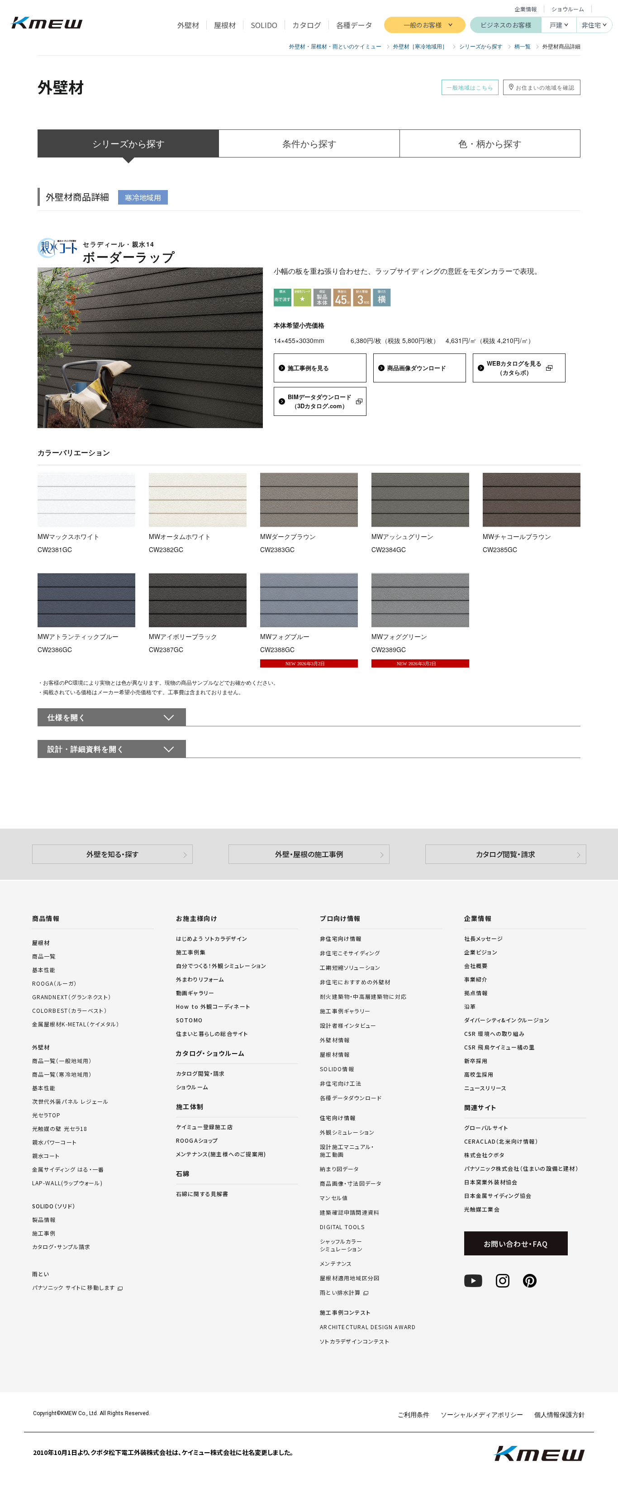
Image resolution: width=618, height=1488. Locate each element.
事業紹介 (476, 979)
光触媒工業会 (482, 1209)
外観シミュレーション (347, 1132)
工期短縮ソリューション (350, 967)
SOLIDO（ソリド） (54, 1206)
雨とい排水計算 (340, 1292)
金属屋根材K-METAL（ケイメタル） (76, 1024)
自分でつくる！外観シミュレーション (221, 965)
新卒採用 (476, 1060)
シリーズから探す (128, 143)
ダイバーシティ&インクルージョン (507, 1020)
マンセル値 (334, 1198)
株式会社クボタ (484, 1155)
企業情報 (526, 9)
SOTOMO (189, 1020)
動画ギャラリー (195, 993)
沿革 (470, 1006)
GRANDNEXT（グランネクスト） (72, 997)
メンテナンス (336, 1263)
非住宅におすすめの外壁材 (355, 982)
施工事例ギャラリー (345, 1011)
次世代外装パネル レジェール (70, 1101)
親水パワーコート (54, 1142)
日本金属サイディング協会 (498, 1195)
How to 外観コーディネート (213, 1006)
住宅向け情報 (338, 1117)
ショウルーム (567, 9)
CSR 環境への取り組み (494, 1033)
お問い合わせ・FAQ (515, 1243)
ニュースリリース (485, 1088)
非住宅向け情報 (340, 938)
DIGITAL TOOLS (342, 1226)
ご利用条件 (413, 1414)
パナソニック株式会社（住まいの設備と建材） (521, 1168)
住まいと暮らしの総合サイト (212, 1033)
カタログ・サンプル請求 (61, 1246)
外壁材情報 (335, 1040)
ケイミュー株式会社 (46, 23)
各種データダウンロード (351, 1098)
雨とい (73, 1280)
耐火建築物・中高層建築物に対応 (363, 996)
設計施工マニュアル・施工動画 (347, 1150)
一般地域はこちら (470, 87)
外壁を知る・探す (112, 854)
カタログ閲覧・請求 (505, 854)
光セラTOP (46, 1115)
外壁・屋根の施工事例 (309, 854)
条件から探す (309, 143)
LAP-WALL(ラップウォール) (67, 1183)
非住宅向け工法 (340, 1083)
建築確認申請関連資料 (350, 1212)
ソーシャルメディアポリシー (482, 1414)
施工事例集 (191, 952)
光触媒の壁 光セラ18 (60, 1128)
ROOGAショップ (197, 1140)
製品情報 (44, 1219)
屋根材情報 (335, 1054)
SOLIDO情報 (337, 1069)
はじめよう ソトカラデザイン (212, 938)
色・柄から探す (490, 143)
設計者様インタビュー (348, 1025)
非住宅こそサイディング (350, 953)
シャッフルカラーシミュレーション (341, 1245)
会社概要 (476, 965)
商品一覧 (44, 956)
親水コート (46, 1155)
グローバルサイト (486, 1127)
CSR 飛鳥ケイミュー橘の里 (499, 1047)
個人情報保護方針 (559, 1414)
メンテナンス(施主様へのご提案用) (221, 1154)
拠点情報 (476, 993)
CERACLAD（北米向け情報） (501, 1141)
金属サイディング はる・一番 (68, 1169)
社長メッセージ (483, 938)
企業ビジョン (481, 952)
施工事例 (44, 1233)
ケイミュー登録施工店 (204, 1126)
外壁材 (41, 1047)
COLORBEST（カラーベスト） (69, 1010)
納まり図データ (339, 1169)
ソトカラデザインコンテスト (355, 1341)
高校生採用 (479, 1074)
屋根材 (41, 942)
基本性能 (44, 969)
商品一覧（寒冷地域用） (62, 1074)
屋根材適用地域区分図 (350, 1278)
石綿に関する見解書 (202, 1193)
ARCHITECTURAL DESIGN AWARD (368, 1327)
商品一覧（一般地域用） (62, 1060)
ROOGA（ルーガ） (54, 983)
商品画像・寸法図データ (350, 1183)
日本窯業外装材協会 (491, 1182)
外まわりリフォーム (200, 979)
